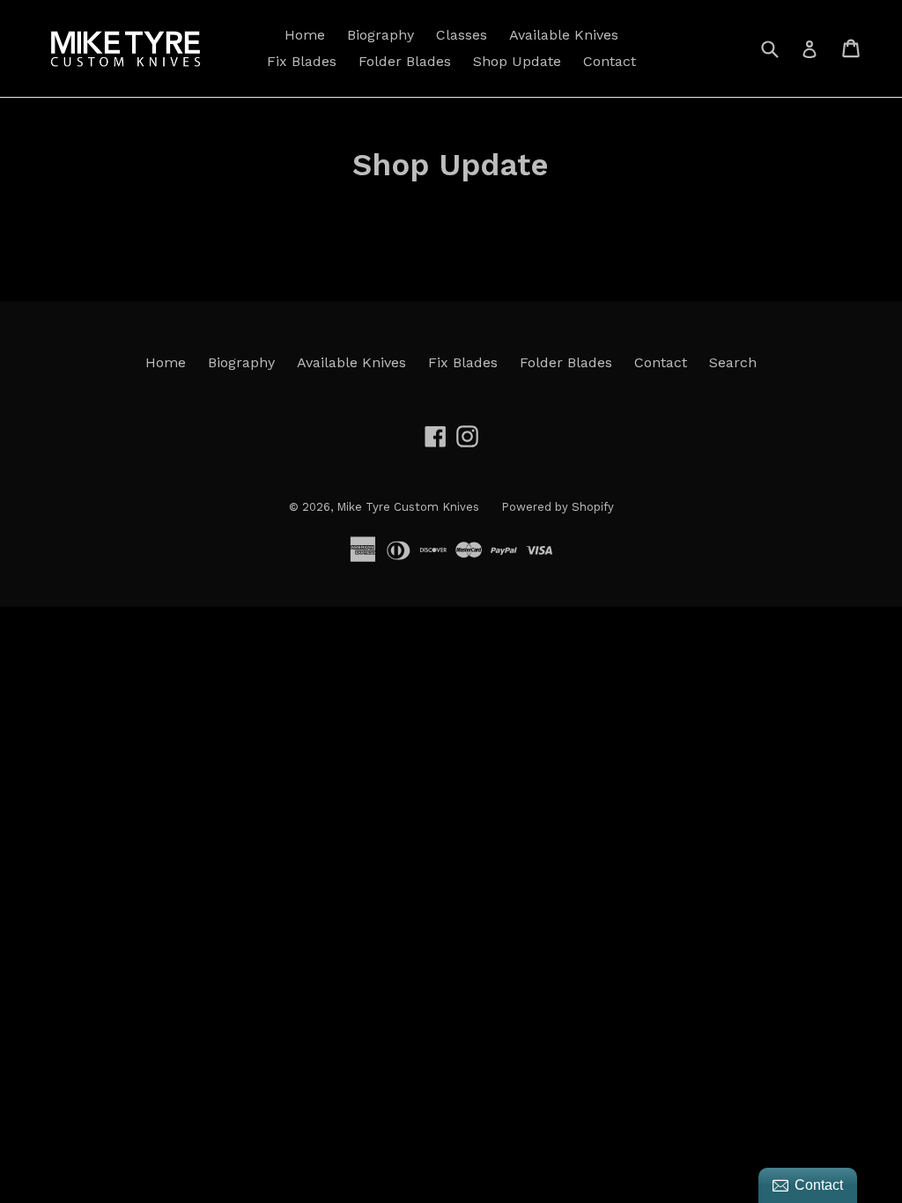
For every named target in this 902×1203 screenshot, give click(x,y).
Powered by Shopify (557, 506)
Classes (461, 34)
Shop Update (517, 61)
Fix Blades (301, 61)
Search (733, 362)
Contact (609, 61)
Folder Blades (405, 61)
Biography (380, 34)
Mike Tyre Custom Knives (407, 506)
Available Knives (563, 34)
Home (305, 34)
